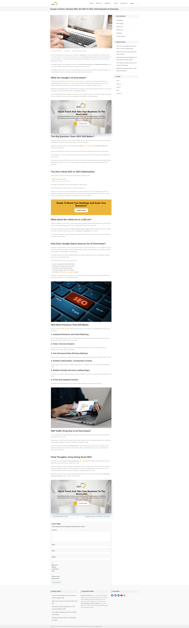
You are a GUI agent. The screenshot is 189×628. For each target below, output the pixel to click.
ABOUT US (99, 3)
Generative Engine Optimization (63, 181)
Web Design (119, 33)
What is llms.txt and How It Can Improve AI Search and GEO (126, 53)
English (132, 3)
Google (69, 70)
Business (81, 50)
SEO (91, 59)
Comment (54, 530)
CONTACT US (124, 3)
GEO (53, 181)
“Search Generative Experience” (77, 81)
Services (118, 87)
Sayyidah (68, 50)
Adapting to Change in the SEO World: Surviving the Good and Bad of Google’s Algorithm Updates (98, 516)
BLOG (115, 3)
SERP (106, 83)
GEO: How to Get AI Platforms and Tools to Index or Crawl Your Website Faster (127, 47)
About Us (119, 83)
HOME (91, 3)
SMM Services (120, 30)
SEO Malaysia (120, 20)
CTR (80, 445)
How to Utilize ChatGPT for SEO (60, 516)
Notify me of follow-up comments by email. (55, 568)
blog (73, 94)
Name (53, 544)
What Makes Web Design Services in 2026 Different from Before (126, 69)
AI (79, 55)
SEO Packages (120, 23)
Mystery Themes (99, 626)
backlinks (60, 272)
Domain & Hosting (121, 36)
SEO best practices (88, 145)
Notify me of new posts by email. (56, 577)
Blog (77, 50)
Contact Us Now (83, 123)
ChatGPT (98, 247)
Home (118, 80)
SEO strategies (66, 328)
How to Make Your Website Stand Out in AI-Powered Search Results (127, 64)
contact (81, 120)
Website (54, 557)
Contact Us (119, 93)
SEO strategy (82, 461)
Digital (85, 50)
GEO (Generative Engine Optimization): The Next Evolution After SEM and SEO (127, 58)
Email (53, 550)
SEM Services (120, 26)
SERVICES (107, 3)
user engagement (69, 272)
